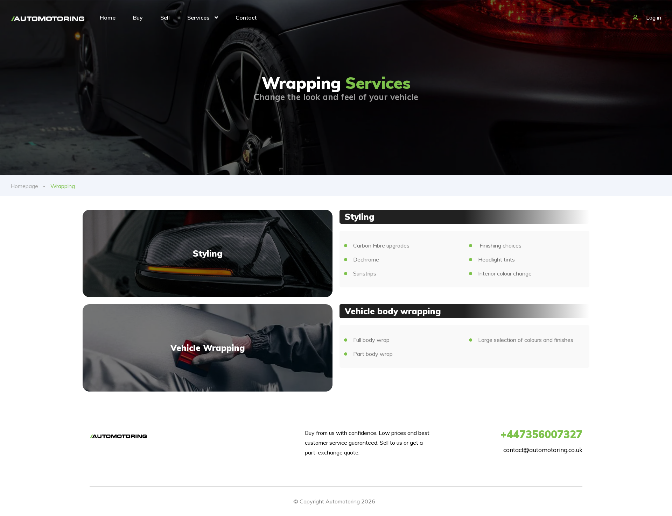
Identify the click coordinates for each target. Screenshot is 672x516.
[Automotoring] (47, 18)
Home (107, 17)
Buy (138, 17)
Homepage (24, 185)
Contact (246, 17)
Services (198, 17)
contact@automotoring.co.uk (542, 449)
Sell (165, 17)
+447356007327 (541, 434)
